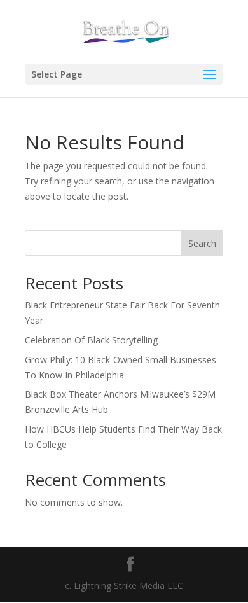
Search (202, 243)
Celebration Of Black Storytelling (91, 340)
